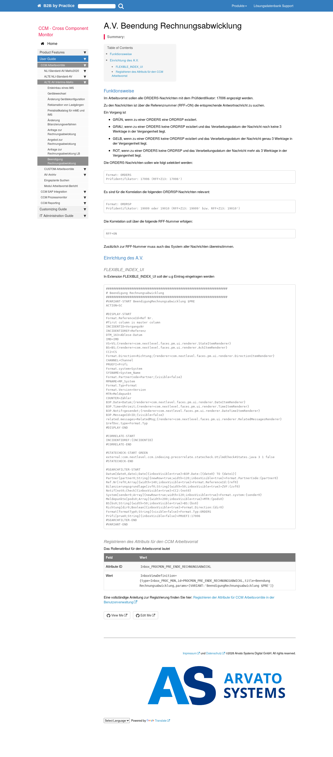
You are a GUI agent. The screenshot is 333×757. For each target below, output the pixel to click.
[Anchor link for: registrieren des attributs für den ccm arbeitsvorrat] (128, 75)
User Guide (48, 58)
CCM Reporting (50, 203)
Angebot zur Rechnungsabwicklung (62, 142)
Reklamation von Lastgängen (66, 105)
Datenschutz (214, 653)
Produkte (238, 5)
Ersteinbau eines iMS (61, 88)
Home (51, 43)
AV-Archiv (50, 174)
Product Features (52, 52)
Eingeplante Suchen (56, 180)
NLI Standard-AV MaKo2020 (61, 71)
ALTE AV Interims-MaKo (58, 82)
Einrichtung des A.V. (124, 60)
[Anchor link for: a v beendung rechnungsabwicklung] (246, 25)
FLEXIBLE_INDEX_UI (129, 66)
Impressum (189, 653)
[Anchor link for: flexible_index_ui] (144, 66)
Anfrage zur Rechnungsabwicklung (62, 132)
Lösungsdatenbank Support (273, 5)
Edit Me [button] (145, 615)
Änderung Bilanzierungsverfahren (62, 122)
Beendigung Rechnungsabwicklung (62, 161)
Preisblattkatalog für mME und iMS (66, 112)
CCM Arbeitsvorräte (53, 65)
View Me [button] (116, 615)
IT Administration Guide (56, 215)
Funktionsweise (121, 54)
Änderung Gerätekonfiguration (66, 99)
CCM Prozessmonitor (54, 197)
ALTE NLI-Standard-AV (58, 76)
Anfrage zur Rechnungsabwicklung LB (64, 151)
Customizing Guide (53, 209)
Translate (160, 720)
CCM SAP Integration (54, 191)
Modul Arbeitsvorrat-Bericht (61, 186)
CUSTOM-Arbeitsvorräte (59, 169)
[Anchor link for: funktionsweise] (133, 53)
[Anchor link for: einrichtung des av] (140, 60)
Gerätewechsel (57, 93)
